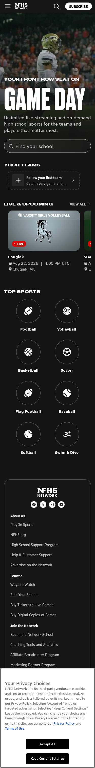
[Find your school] (56, 6)
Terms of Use (14, 728)
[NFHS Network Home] (21, 6)
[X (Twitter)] (43, 504)
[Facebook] (34, 504)
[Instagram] (52, 504)
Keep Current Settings (47, 758)
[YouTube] (61, 504)
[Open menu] (7, 6)
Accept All (47, 744)
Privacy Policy (64, 723)
